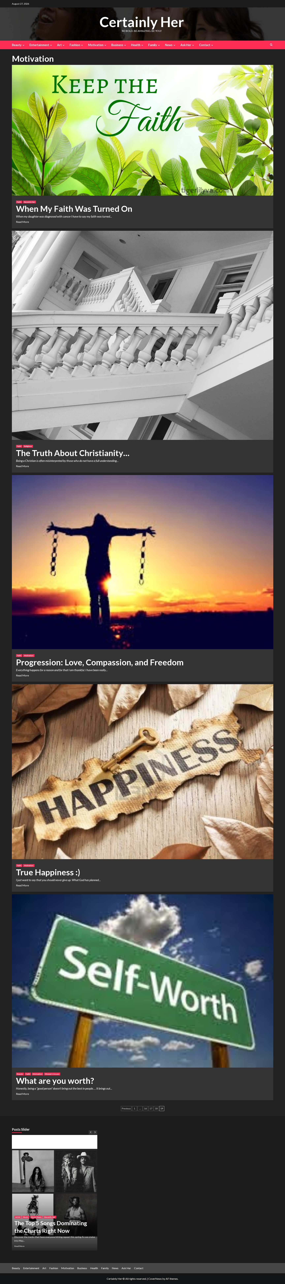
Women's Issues (52, 1074)
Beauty (17, 45)
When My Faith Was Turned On (74, 209)
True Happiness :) (48, 872)
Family (152, 45)
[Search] (271, 45)
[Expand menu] (23, 45)
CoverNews (155, 1278)
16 (145, 1108)
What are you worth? (55, 1081)
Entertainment (39, 45)
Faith (19, 202)
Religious (28, 446)
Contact (204, 45)
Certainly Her (141, 21)
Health (135, 45)
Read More (22, 221)
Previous (126, 1108)
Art (59, 45)
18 (156, 1108)
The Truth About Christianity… (72, 453)
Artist (24, 1198)
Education (54, 1198)
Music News (20, 1202)
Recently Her (29, 202)
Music (78, 1198)
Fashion (75, 45)
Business (117, 45)
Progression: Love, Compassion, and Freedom (100, 662)
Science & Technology (59, 1202)
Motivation (95, 45)
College (43, 1198)
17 (151, 1108)
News (169, 45)
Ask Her (185, 45)
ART (17, 1198)
